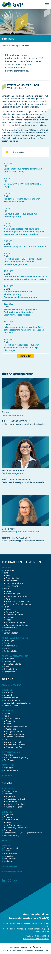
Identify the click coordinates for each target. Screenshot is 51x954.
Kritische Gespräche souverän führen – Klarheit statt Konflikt (23, 200)
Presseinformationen (13, 848)
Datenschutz (26, 947)
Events (7, 630)
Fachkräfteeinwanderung (17, 625)
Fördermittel (9, 671)
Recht (6, 643)
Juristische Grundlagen (16, 804)
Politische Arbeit (13, 612)
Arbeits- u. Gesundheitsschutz (19, 604)
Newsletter (8, 856)
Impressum (14, 947)
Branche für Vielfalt (12, 742)
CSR (5, 739)
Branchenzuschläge (14, 583)
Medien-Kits (9, 861)
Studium (7, 830)
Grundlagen (9, 570)
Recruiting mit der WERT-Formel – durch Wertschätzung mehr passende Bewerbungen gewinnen (23, 261)
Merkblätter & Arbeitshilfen (18, 601)
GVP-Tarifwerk (12, 580)
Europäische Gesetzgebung (16, 757)
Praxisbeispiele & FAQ (15, 799)
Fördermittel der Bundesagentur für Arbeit (23, 832)
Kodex (6, 716)
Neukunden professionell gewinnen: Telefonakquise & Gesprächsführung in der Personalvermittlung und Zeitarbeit (24, 231)
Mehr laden (25, 355)
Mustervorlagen (13, 593)
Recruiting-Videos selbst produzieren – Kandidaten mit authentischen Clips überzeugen (22, 347)
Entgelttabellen (12, 578)
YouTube (15, 880)
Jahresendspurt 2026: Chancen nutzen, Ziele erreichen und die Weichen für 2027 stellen (25, 278)
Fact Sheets (9, 760)
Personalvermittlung (15, 734)
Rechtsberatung (11, 791)
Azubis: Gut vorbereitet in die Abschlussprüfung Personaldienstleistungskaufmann (20, 294)
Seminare (8, 817)
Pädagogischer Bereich (16, 731)
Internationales (11, 752)
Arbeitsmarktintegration (16, 622)
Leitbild (7, 713)
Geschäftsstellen (11, 705)
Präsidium (8, 692)
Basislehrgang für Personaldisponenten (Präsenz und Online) (23, 170)
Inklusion (8, 793)
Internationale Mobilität (16, 726)
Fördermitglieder (11, 770)
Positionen (10, 617)
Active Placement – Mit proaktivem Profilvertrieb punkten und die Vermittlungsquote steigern (20, 312)
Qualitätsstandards (12, 664)
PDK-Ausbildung (11, 819)
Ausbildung (11, 729)
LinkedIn (3, 880)
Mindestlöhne (12, 586)
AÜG (8, 599)
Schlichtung (9, 866)
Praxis (6, 666)
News (8, 575)
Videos (7, 850)
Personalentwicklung (15, 736)
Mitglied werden (12, 684)
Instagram (9, 880)
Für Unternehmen (14, 825)
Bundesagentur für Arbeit (17, 596)
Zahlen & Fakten (11, 633)
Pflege (8, 620)
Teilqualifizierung (11, 669)
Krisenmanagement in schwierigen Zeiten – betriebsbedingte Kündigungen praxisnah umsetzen (25, 330)
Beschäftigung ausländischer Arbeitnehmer (25, 246)
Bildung (14, 45)
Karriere (7, 775)
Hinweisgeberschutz (14, 871)
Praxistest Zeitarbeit (14, 614)
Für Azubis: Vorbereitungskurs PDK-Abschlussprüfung (21, 215)
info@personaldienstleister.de (36, 938)
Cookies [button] (37, 947)
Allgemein (10, 721)
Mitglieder (8, 767)
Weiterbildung (10, 627)
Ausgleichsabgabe (14, 807)
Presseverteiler (10, 853)
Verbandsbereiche (12, 700)
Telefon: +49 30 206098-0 (36, 936)
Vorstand (8, 695)
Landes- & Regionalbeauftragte (17, 703)
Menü (47, 4)
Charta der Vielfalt (14, 747)
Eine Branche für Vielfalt (16, 744)
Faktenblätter (10, 858)
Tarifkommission (11, 697)
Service (5, 45)
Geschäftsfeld (10, 661)
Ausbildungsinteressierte (17, 827)
